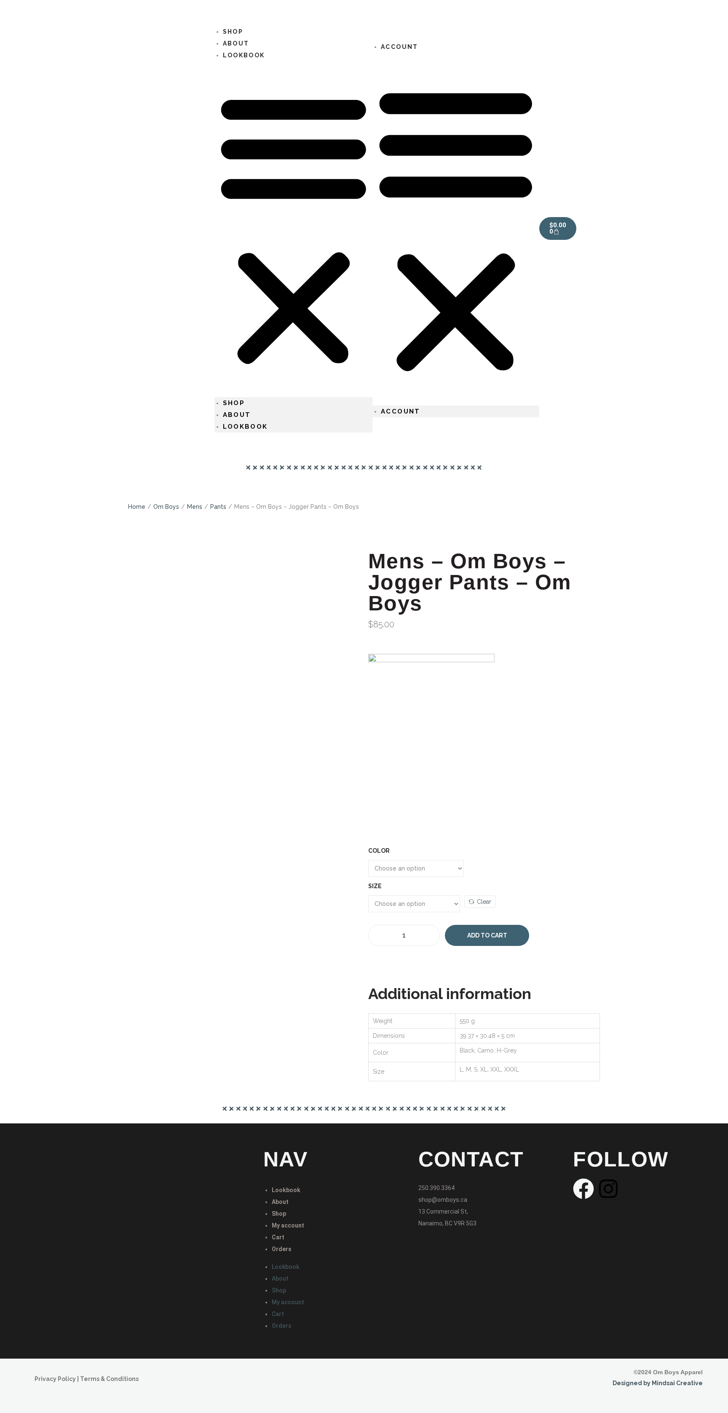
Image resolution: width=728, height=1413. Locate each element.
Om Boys (166, 506)
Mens (194, 506)
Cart (278, 1237)
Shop (234, 403)
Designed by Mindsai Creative (658, 1383)
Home (136, 506)
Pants (218, 506)
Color (379, 850)
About (237, 415)
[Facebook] (583, 1188)
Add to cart (487, 935)
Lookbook (244, 55)
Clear (484, 901)
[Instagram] (608, 1188)
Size (375, 886)
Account (399, 46)
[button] (293, 229)
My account (288, 1225)
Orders (282, 1249)
